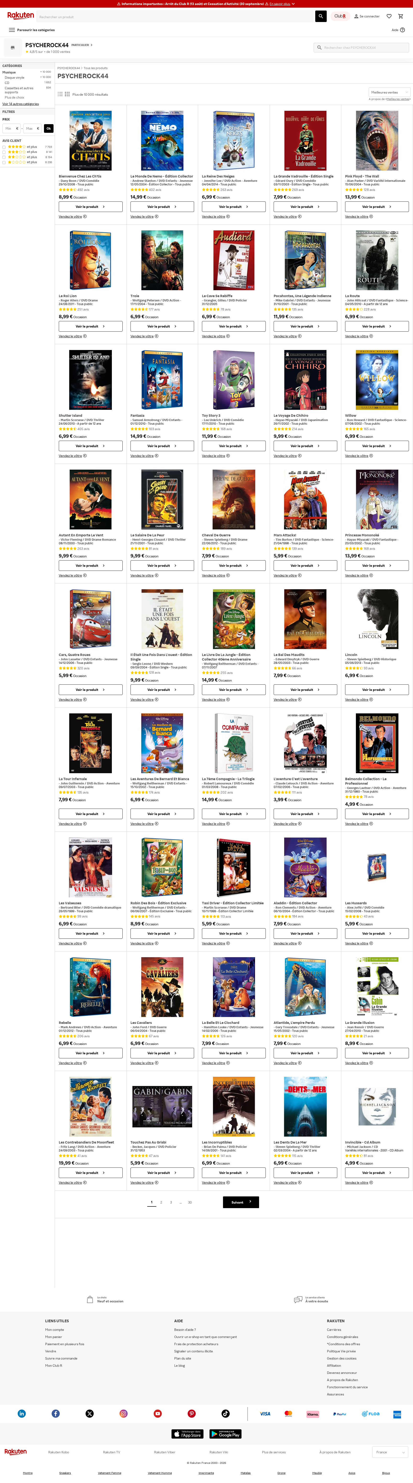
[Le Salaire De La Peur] (162, 499)
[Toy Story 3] (234, 380)
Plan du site (182, 1358)
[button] (283, 4)
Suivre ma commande (61, 1358)
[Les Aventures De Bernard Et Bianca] (162, 743)
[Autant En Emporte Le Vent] (91, 499)
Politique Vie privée (341, 1351)
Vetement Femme (109, 1473)
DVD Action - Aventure (240, 181)
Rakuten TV (111, 1452)
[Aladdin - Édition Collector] (305, 867)
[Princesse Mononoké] (377, 499)
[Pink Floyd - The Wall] (377, 141)
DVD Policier (238, 300)
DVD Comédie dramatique (102, 907)
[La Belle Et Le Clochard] (234, 987)
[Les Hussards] (377, 867)
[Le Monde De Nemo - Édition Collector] (162, 141)
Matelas (246, 1473)
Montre (28, 1473)
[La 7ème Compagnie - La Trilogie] (234, 743)
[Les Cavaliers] (162, 987)
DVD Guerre (311, 659)
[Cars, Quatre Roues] (91, 619)
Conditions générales (342, 1337)
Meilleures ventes (398, 99)
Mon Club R (53, 1365)
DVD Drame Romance (100, 539)
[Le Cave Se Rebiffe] (234, 260)
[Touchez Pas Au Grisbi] (162, 1107)
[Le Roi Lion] (91, 260)
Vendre (50, 1351)
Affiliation (334, 1365)
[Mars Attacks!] (305, 499)
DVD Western (163, 664)
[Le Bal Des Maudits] (305, 619)
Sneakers (65, 1473)
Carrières (334, 1329)
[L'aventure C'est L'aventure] (305, 743)
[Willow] (377, 380)
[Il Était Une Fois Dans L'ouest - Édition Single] (162, 619)
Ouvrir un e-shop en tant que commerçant (205, 1337)
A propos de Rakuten (342, 1380)
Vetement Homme (160, 1473)
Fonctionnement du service (347, 1387)
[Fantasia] (162, 380)
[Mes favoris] (389, 16)
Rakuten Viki (219, 1452)
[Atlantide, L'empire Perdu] (305, 987)
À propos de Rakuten (335, 1452)
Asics (351, 1473)
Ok (49, 128)
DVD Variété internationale (386, 181)
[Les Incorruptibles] (234, 1107)
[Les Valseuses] (91, 867)
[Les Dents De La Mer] (305, 1107)
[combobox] (175, 17)
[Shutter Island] (91, 380)
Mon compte (54, 1329)
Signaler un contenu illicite (193, 1351)
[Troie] (162, 260)
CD (376, 1147)
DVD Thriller (95, 420)
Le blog (179, 1365)
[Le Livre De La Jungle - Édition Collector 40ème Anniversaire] (234, 619)
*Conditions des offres (343, 1344)
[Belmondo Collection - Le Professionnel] (377, 743)
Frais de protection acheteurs (196, 1344)
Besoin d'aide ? (185, 1329)
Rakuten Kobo (58, 1452)
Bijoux (386, 1473)
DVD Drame (89, 300)
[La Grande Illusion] (377, 987)
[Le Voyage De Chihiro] (305, 380)
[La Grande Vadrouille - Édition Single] (305, 141)
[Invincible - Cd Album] (377, 1107)
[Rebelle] (91, 987)
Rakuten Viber (164, 1452)
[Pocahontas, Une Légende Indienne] (305, 260)
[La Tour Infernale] (91, 743)
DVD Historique (385, 659)
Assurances (335, 1394)
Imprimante (206, 1473)
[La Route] (377, 260)
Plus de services (274, 1452)
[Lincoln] (377, 619)
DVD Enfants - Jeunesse (176, 181)
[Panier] (400, 16)
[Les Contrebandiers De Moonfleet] (91, 1107)
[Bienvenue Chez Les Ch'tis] (91, 141)
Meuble (317, 1473)
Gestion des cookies (341, 1358)
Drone (281, 1473)
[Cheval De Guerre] (234, 499)
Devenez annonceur (342, 1373)
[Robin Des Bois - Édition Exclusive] (162, 867)
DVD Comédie (89, 181)
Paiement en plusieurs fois (64, 1344)
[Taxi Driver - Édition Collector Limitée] (234, 867)
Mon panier (53, 1337)
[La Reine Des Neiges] (234, 141)
